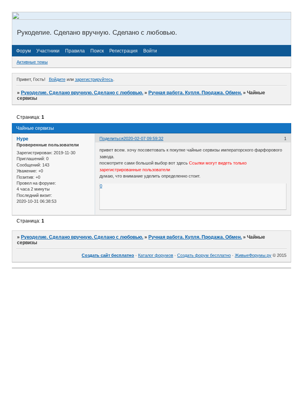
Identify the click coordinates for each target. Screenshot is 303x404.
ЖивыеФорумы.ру (253, 255)
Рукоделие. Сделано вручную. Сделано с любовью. (82, 92)
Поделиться (111, 138)
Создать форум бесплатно (204, 255)
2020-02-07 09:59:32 (143, 138)
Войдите (57, 79)
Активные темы (32, 62)
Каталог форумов (155, 255)
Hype (22, 139)
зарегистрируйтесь (94, 79)
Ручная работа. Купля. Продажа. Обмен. (195, 92)
